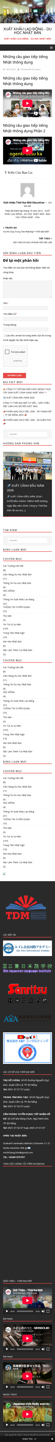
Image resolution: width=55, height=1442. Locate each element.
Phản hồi (7, 278)
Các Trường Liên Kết (13, 565)
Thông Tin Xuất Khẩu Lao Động (18, 599)
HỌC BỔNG (9, 590)
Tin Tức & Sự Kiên (12, 624)
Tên (5, 303)
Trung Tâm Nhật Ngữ (13, 632)
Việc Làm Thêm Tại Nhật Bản (17, 650)
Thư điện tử (9, 313)
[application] (27, 1300)
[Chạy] (7, 1311)
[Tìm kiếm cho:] (28, 434)
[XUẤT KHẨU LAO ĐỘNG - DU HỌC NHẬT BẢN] (27, 21)
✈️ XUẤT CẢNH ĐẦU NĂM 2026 (19, 397)
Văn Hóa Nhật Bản (12, 641)
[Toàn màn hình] (48, 1311)
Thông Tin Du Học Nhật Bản (17, 583)
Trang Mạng (9, 324)
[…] (23, 510)
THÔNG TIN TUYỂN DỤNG (16, 607)
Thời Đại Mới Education (30, 69)
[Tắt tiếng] (43, 1311)
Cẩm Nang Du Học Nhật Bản (17, 574)
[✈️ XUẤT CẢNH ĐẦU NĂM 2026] (27, 465)
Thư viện (7, 615)
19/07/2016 (11, 69)
